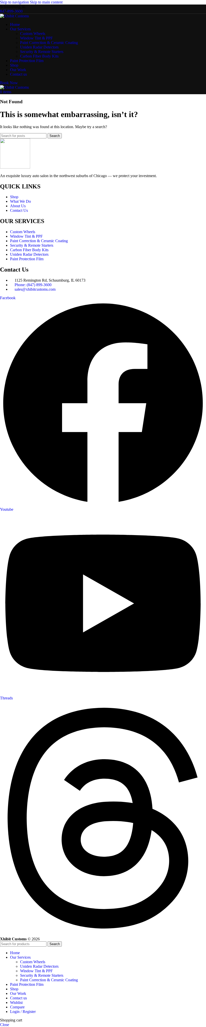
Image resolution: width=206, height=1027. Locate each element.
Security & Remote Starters (41, 51)
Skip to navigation (15, 2)
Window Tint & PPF (36, 38)
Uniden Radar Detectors (39, 47)
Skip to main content (46, 2)
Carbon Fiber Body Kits (39, 56)
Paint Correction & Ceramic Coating (49, 42)
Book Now (9, 83)
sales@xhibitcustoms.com (35, 289)
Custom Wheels (32, 33)
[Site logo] (14, 16)
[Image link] (15, 167)
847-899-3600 (11, 11)
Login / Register (23, 1011)
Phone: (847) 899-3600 (33, 285)
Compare (17, 1007)
